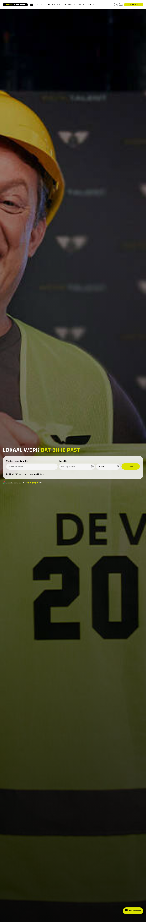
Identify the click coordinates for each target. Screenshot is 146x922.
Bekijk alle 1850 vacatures (17, 474)
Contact (90, 4)
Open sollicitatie (37, 474)
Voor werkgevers (76, 4)
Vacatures (42, 4)
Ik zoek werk (57, 4)
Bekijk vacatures (133, 4)
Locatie (63, 461)
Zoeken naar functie (17, 461)
